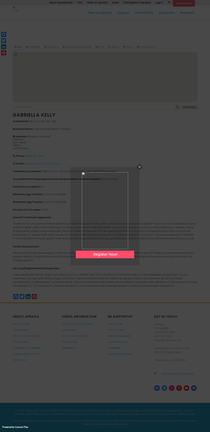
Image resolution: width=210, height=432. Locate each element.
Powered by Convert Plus (15, 427)
